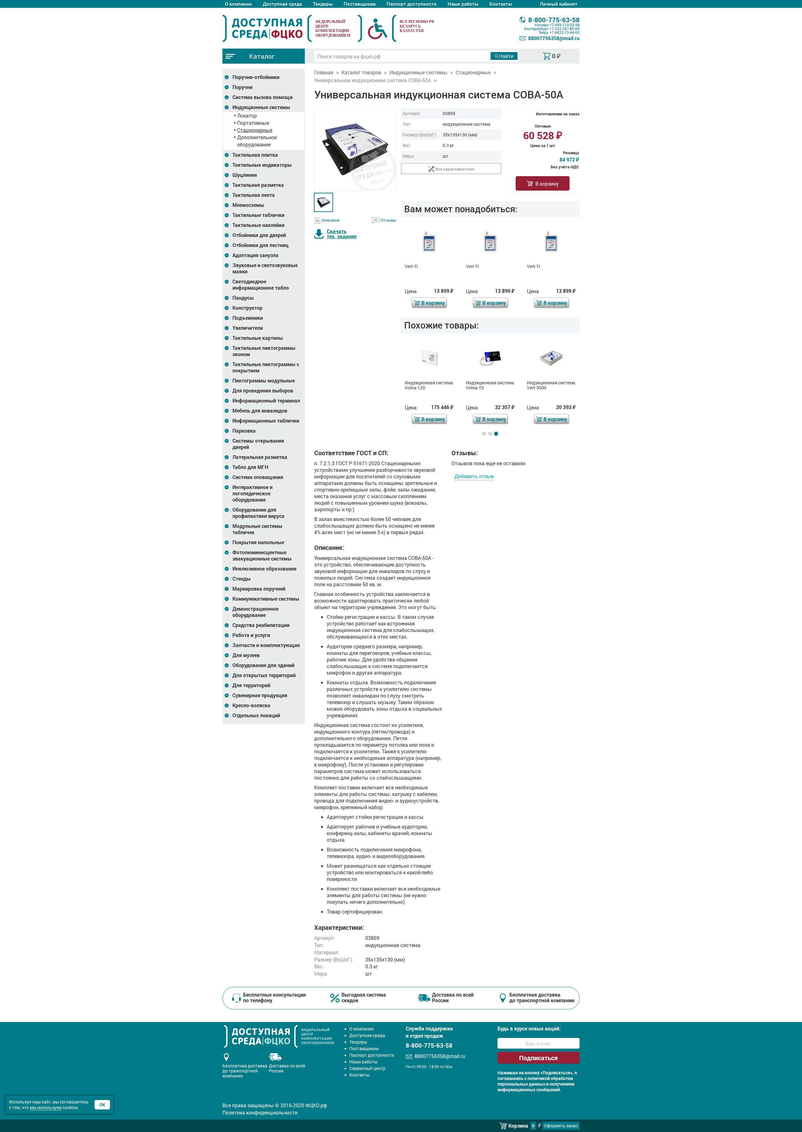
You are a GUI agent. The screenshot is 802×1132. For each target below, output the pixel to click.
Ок (102, 1105)
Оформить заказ (561, 1126)
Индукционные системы (261, 107)
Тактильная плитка (255, 155)
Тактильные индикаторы (262, 165)
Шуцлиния (244, 175)
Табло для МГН (250, 467)
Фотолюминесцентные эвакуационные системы (262, 555)
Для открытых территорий (264, 675)
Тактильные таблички (258, 215)
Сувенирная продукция (259, 695)
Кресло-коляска (251, 705)
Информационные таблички (265, 421)
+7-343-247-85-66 (564, 28)
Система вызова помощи (262, 97)
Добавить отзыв (474, 476)
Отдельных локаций (256, 715)
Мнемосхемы (248, 205)
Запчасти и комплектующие (266, 645)
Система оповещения (257, 477)
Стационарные (254, 130)
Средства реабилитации (260, 625)
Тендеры (323, 4)
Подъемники (247, 318)
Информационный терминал (266, 401)
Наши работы (463, 4)
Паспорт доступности (412, 4)
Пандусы (243, 298)
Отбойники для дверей (259, 235)
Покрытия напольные (258, 542)
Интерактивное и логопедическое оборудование (252, 493)
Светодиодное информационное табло (260, 284)
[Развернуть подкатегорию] (227, 77)
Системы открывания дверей (258, 444)
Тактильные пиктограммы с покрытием (265, 367)
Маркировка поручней (258, 589)
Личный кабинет (558, 4)
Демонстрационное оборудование (255, 612)
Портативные (253, 122)
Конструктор (247, 308)
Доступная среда (282, 4)
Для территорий (251, 685)
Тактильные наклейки (258, 225)
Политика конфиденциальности (260, 1112)
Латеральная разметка (259, 457)
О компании (238, 4)
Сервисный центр (367, 1068)
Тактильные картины (257, 338)
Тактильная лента (253, 195)
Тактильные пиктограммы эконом (263, 351)
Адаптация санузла (255, 255)
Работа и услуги (251, 635)
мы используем (46, 1107)
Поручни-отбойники (255, 77)
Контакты (500, 4)
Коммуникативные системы (265, 599)
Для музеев (246, 655)
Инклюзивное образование (264, 569)
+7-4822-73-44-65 (564, 32)
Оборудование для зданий (263, 665)
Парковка (244, 431)
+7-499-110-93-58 (564, 25)
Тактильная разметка (258, 185)
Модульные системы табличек (257, 529)
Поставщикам (360, 4)
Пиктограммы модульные (263, 380)
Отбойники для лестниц (260, 245)
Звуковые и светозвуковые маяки (265, 268)
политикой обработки (550, 1078)
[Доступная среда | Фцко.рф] (267, 28)
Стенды (241, 579)
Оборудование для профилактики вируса (258, 513)
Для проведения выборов (262, 390)
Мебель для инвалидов (259, 411)
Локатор (247, 115)
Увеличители (247, 328)
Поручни (242, 87)
